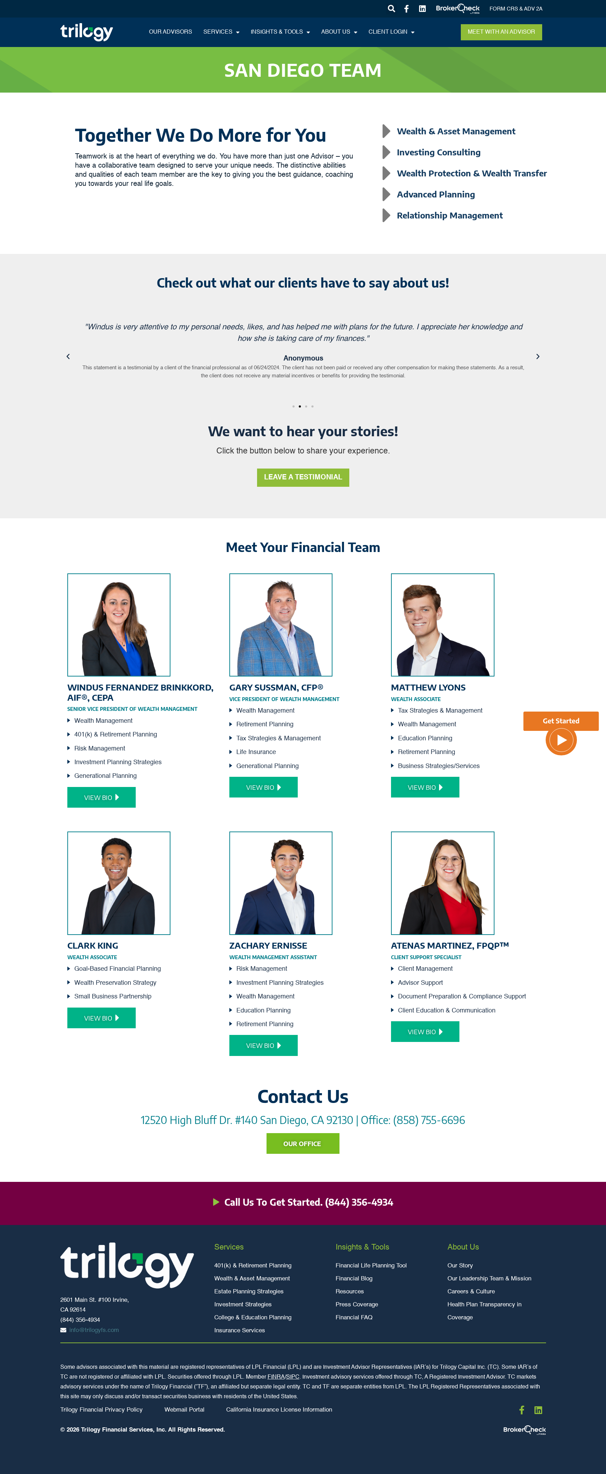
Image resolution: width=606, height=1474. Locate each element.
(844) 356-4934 (359, 1202)
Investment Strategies (243, 1305)
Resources (350, 1292)
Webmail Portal (184, 1410)
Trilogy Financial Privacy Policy (101, 1410)
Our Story (460, 1266)
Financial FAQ (354, 1318)
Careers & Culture (471, 1292)
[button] (391, 9)
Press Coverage (357, 1305)
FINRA (276, 1377)
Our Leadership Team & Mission (489, 1279)
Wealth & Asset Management (252, 1279)
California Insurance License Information (279, 1410)
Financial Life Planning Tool (371, 1266)
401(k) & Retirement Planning (252, 1266)
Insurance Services (239, 1331)
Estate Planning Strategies (249, 1292)
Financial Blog (354, 1279)
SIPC (292, 1377)
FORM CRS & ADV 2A (516, 9)
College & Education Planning (252, 1318)
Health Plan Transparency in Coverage (484, 1311)
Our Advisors (170, 32)
